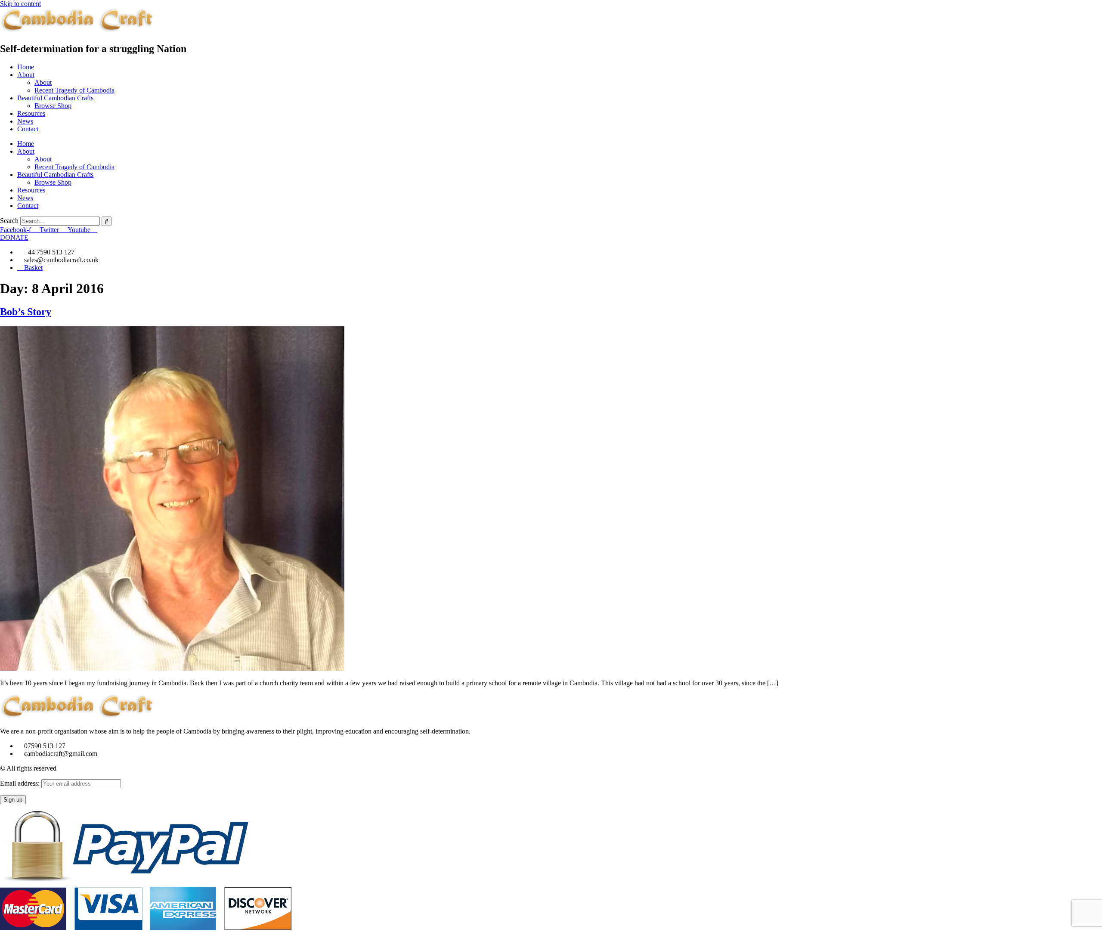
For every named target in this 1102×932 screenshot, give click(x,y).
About (25, 74)
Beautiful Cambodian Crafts (55, 98)
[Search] (106, 221)
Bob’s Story (25, 311)
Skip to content (20, 3)
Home (25, 67)
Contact (27, 129)
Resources (31, 113)
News (25, 121)
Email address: (20, 783)
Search (9, 220)
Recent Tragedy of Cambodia (74, 90)
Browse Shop (52, 105)
